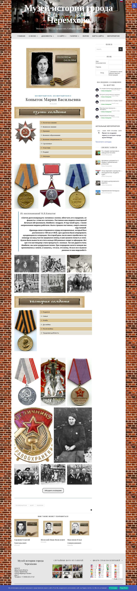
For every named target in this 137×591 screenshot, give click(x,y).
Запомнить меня (116, 71)
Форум (86, 36)
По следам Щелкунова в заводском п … (111, 88)
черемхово (40, 505)
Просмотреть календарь (104, 142)
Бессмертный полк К (62, 96)
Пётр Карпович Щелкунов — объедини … (108, 108)
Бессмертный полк (43, 96)
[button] (134, 5)
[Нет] (134, 588)
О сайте (61, 36)
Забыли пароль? (114, 73)
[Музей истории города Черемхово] (68, 16)
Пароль (98, 67)
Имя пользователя (101, 62)
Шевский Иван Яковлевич (53, 540)
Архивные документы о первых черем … (111, 101)
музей (32, 505)
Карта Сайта (98, 36)
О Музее (32, 36)
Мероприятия (113, 36)
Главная (21, 36)
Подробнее (124, 588)
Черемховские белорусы (107, 115)
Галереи (73, 36)
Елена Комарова (106, 90)
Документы (46, 36)
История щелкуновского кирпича (110, 94)
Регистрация (113, 75)
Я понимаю (113, 588)
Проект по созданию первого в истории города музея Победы (111, 135)
